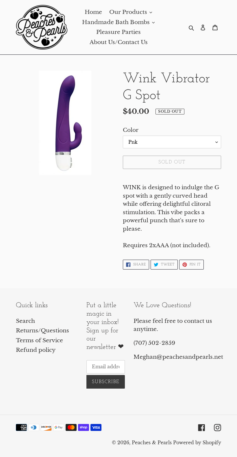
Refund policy (35, 350)
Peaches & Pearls (152, 442)
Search (25, 321)
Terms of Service (39, 340)
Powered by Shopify (197, 442)
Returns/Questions (42, 330)
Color (130, 130)
